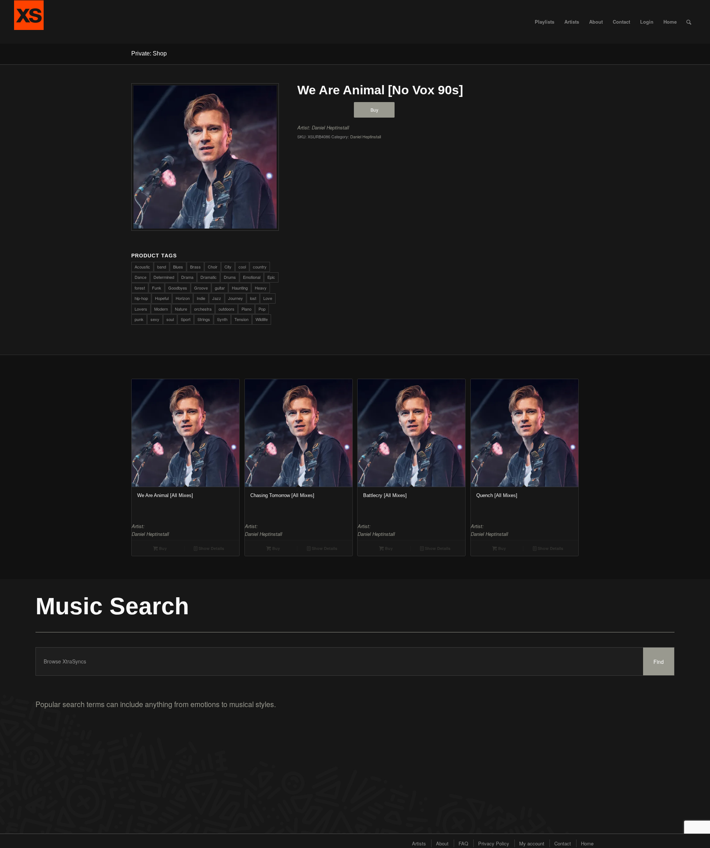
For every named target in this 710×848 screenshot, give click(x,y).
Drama (187, 277)
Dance (140, 277)
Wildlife (262, 319)
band (161, 267)
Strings (203, 319)
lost (253, 298)
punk (139, 319)
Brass (195, 267)
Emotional (251, 277)
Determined (163, 277)
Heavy (261, 288)
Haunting (240, 288)
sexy (155, 319)
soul (170, 319)
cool (242, 267)
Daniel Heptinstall (330, 127)
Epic (271, 277)
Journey (235, 298)
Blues (178, 267)
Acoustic (142, 267)
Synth (222, 319)
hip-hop (141, 298)
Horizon (183, 298)
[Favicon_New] (29, 21)
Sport (185, 319)
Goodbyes (177, 288)
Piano (246, 309)
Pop (262, 309)
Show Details (210, 548)
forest (140, 288)
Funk (156, 288)
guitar (220, 288)
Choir (212, 267)
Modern (161, 309)
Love (267, 298)
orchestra (203, 309)
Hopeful (162, 298)
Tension (241, 319)
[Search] (689, 21)
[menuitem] (544, 21)
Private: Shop (149, 53)
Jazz (216, 298)
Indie (201, 298)
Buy (374, 110)
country (260, 267)
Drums (230, 277)
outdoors (226, 309)
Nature (181, 309)
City (227, 267)
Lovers (141, 309)
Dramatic (208, 277)
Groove (201, 288)
